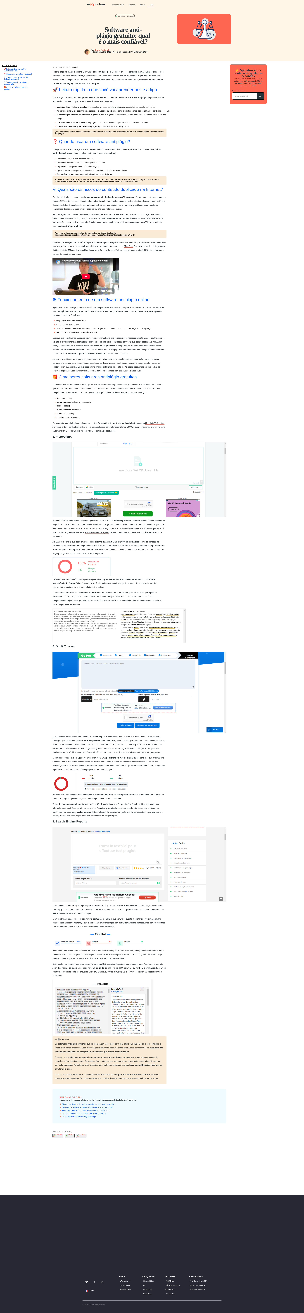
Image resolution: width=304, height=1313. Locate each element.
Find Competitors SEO (199, 1281)
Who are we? (125, 1281)
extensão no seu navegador (97, 532)
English (70, 1135)
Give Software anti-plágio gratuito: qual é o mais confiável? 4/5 (60, 1128)
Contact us (170, 1294)
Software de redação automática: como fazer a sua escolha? (87, 1107)
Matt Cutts (128, 246)
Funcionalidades (118, 5)
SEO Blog (170, 1281)
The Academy (174, 1285)
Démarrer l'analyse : (238, 91)
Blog (151, 5)
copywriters (115, 107)
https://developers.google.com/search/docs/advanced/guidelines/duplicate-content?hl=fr (94, 235)
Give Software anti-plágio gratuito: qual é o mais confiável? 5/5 (62, 1128)
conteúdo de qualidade (139, 72)
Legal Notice (125, 1285)
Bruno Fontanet (102, 50)
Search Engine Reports (76, 905)
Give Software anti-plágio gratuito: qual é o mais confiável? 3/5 (58, 1128)
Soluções (132, 5)
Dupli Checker (58, 737)
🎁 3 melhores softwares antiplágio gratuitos (16, 88)
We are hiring (148, 1281)
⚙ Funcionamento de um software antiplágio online (16, 83)
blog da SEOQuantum (154, 423)
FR (91, 1291)
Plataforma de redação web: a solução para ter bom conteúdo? (88, 1104)
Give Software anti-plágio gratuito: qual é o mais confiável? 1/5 (53, 1128)
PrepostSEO (58, 521)
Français (58, 1135)
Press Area (147, 1294)
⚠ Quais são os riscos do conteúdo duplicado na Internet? (16, 78)
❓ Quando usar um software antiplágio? (18, 74)
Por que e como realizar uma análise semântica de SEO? (86, 1110)
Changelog (147, 1289)
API (144, 1285)
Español (82, 1135)
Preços (142, 5)
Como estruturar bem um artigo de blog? (79, 1117)
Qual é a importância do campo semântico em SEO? (84, 1114)
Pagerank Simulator (197, 1289)
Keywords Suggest (197, 1285)
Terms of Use (125, 1289)
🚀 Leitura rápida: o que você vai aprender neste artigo (15, 70)
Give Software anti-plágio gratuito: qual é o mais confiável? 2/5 (56, 1128)
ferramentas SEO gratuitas (103, 964)
